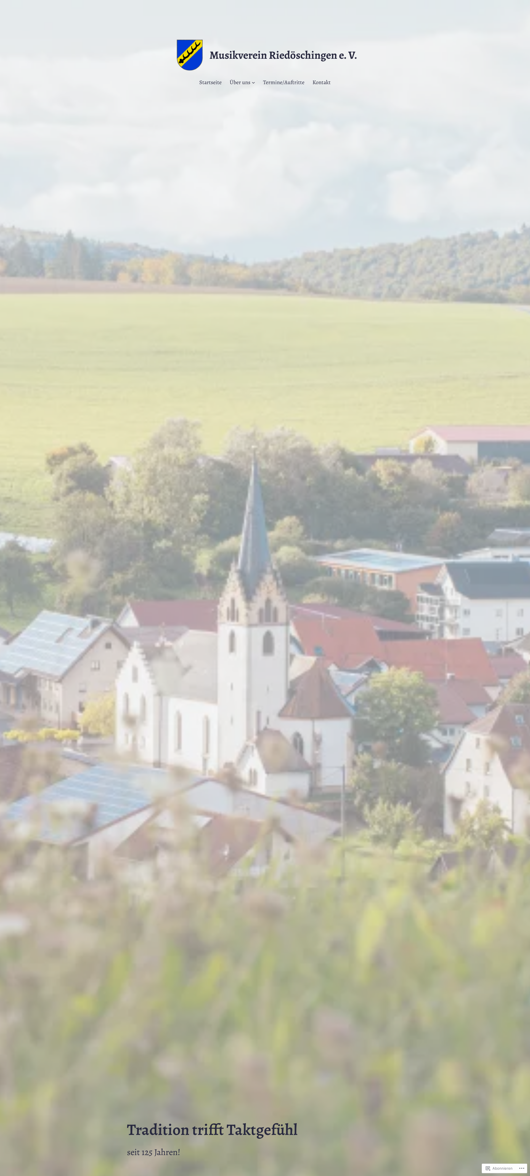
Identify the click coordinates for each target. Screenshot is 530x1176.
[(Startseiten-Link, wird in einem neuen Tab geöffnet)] (189, 55)
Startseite (210, 82)
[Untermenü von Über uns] (253, 82)
